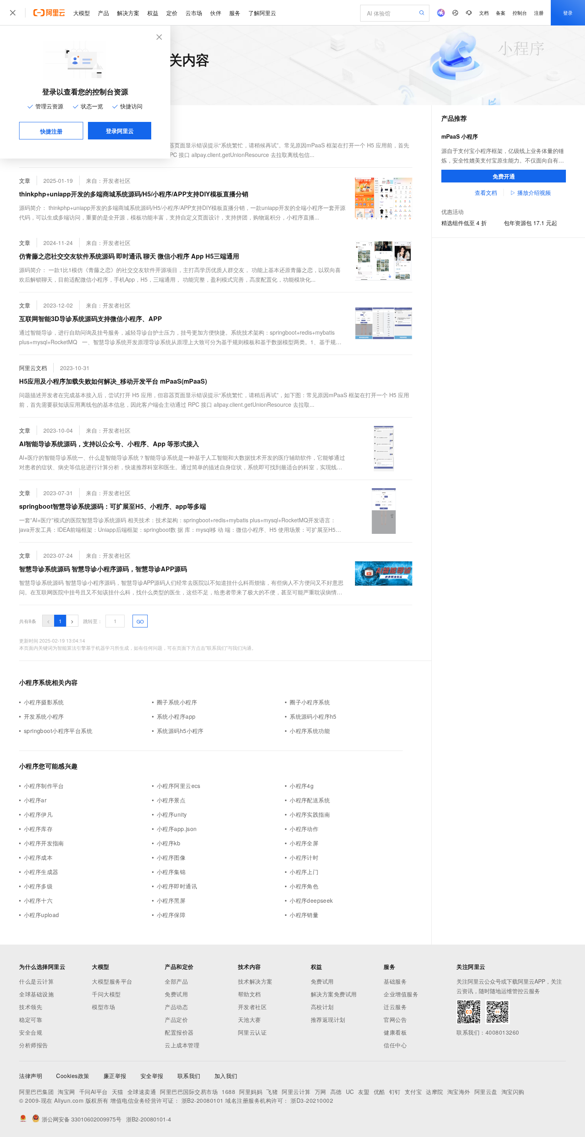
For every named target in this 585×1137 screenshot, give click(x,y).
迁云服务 (395, 1007)
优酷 (379, 1092)
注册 (539, 12)
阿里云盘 (485, 1092)
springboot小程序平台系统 (58, 731)
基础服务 (395, 981)
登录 (568, 12)
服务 (234, 13)
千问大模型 (106, 994)
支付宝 (413, 1092)
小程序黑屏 (171, 900)
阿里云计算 (296, 1092)
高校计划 (322, 1007)
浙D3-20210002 (312, 1100)
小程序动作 (304, 829)
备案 (500, 12)
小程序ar (35, 800)
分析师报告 (33, 1045)
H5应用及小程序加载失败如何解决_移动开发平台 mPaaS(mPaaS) (113, 381)
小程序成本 (38, 857)
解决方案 (128, 13)
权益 (152, 13)
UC (350, 1092)
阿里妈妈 (250, 1092)
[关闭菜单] (12, 12)
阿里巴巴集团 (36, 1092)
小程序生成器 (41, 872)
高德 (336, 1092)
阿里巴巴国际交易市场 (189, 1092)
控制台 (520, 12)
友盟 (364, 1092)
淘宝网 (66, 1092)
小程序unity (172, 814)
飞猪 (272, 1092)
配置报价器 (179, 1032)
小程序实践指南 (310, 814)
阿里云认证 (252, 1032)
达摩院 (434, 1092)
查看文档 (486, 192)
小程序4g (302, 786)
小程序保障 (171, 915)
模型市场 (103, 1007)
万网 (320, 1092)
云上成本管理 (182, 1045)
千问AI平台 (93, 1092)
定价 (171, 13)
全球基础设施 (36, 994)
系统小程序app (176, 716)
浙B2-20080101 (202, 1100)
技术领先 (30, 1007)
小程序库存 (38, 829)
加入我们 (226, 1076)
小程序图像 (171, 857)
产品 (103, 13)
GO (140, 621)
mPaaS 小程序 (459, 136)
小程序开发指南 (44, 843)
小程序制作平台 (44, 786)
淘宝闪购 (513, 1092)
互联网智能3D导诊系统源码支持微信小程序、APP (90, 318)
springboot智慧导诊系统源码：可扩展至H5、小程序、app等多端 (112, 506)
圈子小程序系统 (310, 702)
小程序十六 (38, 900)
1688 (228, 1092)
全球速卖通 (141, 1092)
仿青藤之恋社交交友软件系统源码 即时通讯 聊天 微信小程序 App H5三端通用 (129, 256)
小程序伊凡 (38, 814)
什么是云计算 (36, 981)
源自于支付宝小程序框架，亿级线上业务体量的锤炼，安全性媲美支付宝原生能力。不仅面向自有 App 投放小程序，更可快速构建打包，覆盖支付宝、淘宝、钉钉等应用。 (502, 156)
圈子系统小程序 (177, 702)
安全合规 (30, 1032)
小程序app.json (177, 829)
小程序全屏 (304, 843)
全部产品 (176, 981)
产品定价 (176, 1019)
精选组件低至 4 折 (464, 223)
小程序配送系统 (310, 800)
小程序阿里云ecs (179, 786)
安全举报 (152, 1076)
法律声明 (30, 1076)
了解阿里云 (262, 13)
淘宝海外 (458, 1092)
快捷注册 (51, 131)
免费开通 (504, 176)
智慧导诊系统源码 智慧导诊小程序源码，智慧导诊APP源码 (103, 568)
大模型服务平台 (112, 981)
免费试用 (176, 994)
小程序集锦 (171, 872)
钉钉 (395, 1092)
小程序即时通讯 (177, 886)
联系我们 (189, 1076)
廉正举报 (115, 1076)
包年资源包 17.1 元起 (530, 223)
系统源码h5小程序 (180, 731)
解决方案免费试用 (334, 994)
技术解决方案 (255, 981)
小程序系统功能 (310, 731)
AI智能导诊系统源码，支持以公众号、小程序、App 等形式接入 (109, 443)
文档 (484, 12)
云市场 (193, 13)
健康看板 (395, 1032)
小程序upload (41, 915)
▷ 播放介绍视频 (530, 192)
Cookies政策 (73, 1076)
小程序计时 (304, 857)
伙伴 (215, 13)
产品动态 (176, 1007)
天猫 (117, 1092)
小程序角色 (304, 886)
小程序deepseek (311, 900)
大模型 (81, 13)
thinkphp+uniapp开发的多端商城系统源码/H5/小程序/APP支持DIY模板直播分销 (133, 193)
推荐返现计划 (328, 1019)
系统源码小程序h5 (313, 716)
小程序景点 (171, 800)
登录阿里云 (120, 131)
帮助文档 (249, 994)
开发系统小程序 (44, 716)
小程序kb (168, 843)
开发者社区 (252, 1007)
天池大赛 (249, 1019)
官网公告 (395, 1019)
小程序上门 (304, 872)
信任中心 (395, 1045)
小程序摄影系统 (44, 702)
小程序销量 (304, 915)
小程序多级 (38, 886)
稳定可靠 (30, 1019)
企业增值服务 (401, 994)
